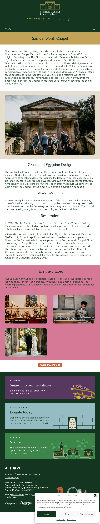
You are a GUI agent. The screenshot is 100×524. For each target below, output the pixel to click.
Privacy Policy (71, 520)
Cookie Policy (61, 520)
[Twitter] (6, 468)
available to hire (44, 278)
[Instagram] (14, 468)
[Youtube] (18, 468)
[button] (95, 496)
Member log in (12, 477)
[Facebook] (10, 468)
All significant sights (50, 365)
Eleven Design (17, 494)
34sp (15, 497)
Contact (8, 474)
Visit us (15, 442)
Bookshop (58, 19)
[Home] (50, 8)
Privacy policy (21, 474)
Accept (46, 514)
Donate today (21, 412)
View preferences (87, 514)
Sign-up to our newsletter (30, 385)
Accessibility (34, 474)
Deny (67, 514)
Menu (8, 28)
